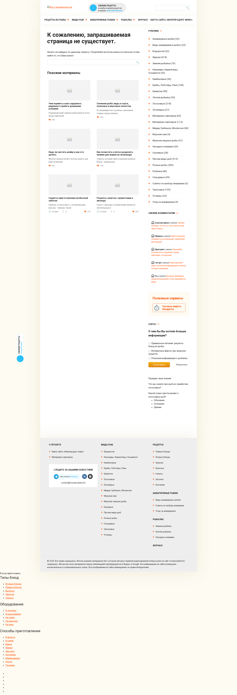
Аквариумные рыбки (102, 20)
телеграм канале (114, 11)
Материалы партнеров (164, 115)
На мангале (11, 621)
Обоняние (159, 400)
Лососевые (159, 103)
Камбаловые (159, 79)
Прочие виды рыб (162, 158)
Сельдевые (159, 177)
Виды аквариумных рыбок (167, 45)
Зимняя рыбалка (161, 63)
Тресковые (158, 189)
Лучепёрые (158, 109)
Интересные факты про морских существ (167, 352)
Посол (8, 661)
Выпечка (160, 468)
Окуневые (158, 152)
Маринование (12, 658)
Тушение (10, 665)
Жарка (8, 647)
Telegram (74, 476)
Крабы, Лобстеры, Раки (165, 85)
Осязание (159, 403)
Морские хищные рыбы (165, 140)
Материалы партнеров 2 (165, 122)
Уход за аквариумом (164, 202)
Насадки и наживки (163, 146)
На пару (9, 624)
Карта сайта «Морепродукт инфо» (171, 20)
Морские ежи (160, 134)
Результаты (181, 365)
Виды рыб (78, 20)
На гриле (10, 617)
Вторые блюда (163, 457)
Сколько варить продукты (171, 307)
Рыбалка (126, 20)
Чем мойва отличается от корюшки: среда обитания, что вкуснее (166, 252)
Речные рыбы (160, 165)
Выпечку (10, 591)
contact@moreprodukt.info (73, 483)
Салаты (159, 473)
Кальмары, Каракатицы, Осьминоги (163, 71)
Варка (8, 644)
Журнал (143, 20)
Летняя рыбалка (161, 97)
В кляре (9, 640)
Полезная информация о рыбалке (169, 358)
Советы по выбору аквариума (168, 183)
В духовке (10, 610)
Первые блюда (163, 451)
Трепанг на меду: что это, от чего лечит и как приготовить (168, 226)
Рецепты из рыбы (55, 20)
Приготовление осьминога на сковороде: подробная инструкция (168, 239)
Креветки (157, 91)
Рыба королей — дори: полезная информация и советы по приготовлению (168, 266)
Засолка (159, 479)
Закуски (159, 463)
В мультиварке (13, 614)
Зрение (157, 407)
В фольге (10, 637)
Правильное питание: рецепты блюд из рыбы (165, 345)
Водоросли (158, 51)
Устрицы (157, 195)
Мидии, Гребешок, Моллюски (168, 128)
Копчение (160, 485)
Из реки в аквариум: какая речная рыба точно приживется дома (168, 279)
